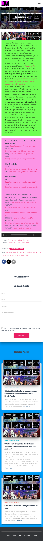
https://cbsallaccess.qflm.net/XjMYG (23, 202)
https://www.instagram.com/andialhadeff (23, 172)
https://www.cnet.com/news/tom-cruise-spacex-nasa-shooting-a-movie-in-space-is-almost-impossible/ (21, 81)
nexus (4, 255)
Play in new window (15, 240)
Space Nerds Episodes (17, 248)
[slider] (37, 235)
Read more (26, 406)
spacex (17, 255)
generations (28, 252)
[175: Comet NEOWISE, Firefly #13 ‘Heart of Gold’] (21, 487)
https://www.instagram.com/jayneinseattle (20, 159)
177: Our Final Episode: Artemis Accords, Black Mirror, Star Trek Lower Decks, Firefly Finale (20, 394)
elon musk (9, 252)
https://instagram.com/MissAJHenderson (19, 151)
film (14, 252)
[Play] (4, 235)
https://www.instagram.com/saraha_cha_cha (21, 169)
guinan (35, 252)
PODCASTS (27, 536)
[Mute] (33, 235)
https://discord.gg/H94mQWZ (23, 218)
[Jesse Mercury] (6, 3)
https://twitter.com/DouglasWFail (21, 154)
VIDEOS (20, 536)
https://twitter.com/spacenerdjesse (22, 146)
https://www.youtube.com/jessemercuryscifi (20, 208)
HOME (8, 536)
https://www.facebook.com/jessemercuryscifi (21, 223)
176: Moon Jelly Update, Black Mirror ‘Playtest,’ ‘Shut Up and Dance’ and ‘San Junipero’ (20, 446)
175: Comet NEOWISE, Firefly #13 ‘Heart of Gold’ (21, 507)
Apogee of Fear (30, 66)
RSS (27, 243)
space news (10, 255)
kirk (39, 252)
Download (26, 240)
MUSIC (14, 536)
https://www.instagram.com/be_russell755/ (20, 182)
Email (23, 243)
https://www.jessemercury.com (23, 228)
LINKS (35, 536)
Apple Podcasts (14, 243)
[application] (22, 235)
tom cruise (24, 255)
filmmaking (20, 252)
